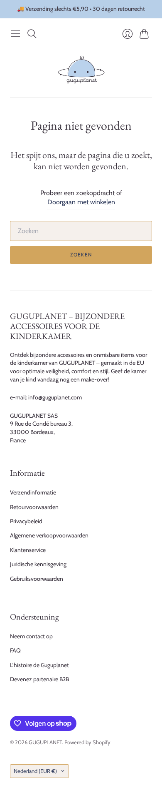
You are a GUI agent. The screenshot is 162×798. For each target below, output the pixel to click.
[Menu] (15, 34)
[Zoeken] (32, 34)
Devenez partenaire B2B (39, 679)
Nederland (35, 771)
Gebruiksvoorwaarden (36, 578)
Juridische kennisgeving (38, 564)
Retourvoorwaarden (34, 507)
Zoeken (81, 254)
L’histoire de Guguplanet (39, 665)
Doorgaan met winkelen (81, 202)
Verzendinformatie (33, 492)
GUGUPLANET (45, 742)
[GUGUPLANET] (81, 70)
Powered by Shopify (87, 742)
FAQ (15, 650)
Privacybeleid (26, 521)
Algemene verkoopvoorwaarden (49, 535)
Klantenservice (28, 550)
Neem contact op (31, 636)
